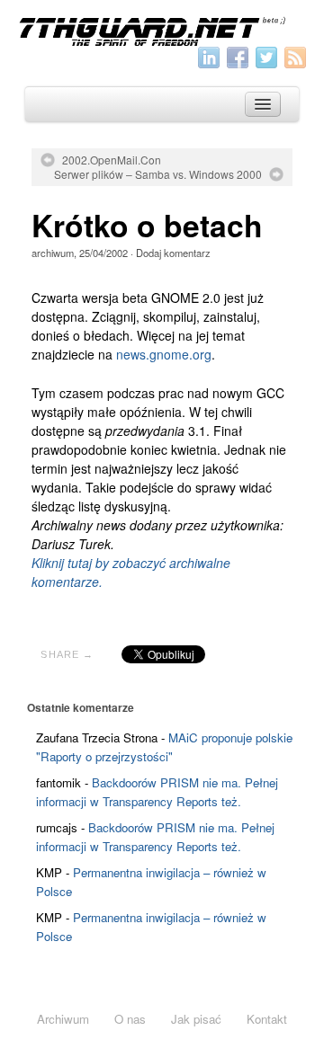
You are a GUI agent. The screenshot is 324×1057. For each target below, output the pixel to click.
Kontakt (267, 1018)
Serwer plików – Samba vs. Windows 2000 (158, 174)
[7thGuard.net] (161, 30)
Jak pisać (196, 1018)
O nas (130, 1018)
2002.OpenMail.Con (111, 160)
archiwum (53, 252)
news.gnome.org (164, 354)
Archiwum (63, 1018)
